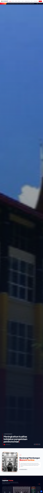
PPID (31, 1)
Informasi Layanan (27, 1)
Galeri (22, 1)
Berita (16, 1)
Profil (13, 1)
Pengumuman (35, 1)
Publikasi (19, 1)
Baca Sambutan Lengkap (23, 469)
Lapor (40, 1)
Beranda (10, 1)
